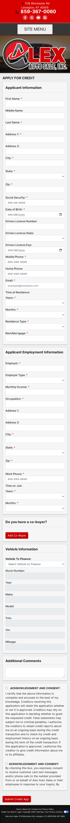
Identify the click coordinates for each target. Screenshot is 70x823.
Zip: (7, 184)
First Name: (12, 98)
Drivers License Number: (21, 221)
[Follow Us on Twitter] (31, 17)
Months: (10, 309)
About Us (26, 809)
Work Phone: (13, 474)
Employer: (12, 363)
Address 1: (12, 134)
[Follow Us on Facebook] (25, 17)
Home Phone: (14, 268)
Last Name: (12, 122)
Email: (9, 280)
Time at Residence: (17, 292)
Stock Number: (15, 570)
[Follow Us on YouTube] (38, 17)
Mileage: (10, 641)
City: (8, 158)
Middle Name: (14, 110)
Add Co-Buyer (17, 535)
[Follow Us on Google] (45, 17)
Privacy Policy (48, 809)
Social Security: (15, 197)
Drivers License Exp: (18, 245)
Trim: (8, 618)
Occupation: (13, 398)
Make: (9, 594)
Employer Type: (15, 375)
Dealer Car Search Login (11, 812)
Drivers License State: (19, 233)
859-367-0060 (38, 11)
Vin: (8, 630)
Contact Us (36, 809)
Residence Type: (16, 321)
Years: (9, 297)
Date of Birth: (14, 209)
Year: (8, 582)
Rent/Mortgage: (15, 333)
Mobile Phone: (14, 256)
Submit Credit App (17, 799)
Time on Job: (13, 485)
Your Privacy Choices (54, 812)
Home (18, 809)
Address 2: (12, 146)
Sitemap (40, 812)
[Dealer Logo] (35, 54)
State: (9, 171)
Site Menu (35, 29)
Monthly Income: (16, 387)
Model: (9, 606)
